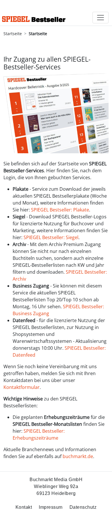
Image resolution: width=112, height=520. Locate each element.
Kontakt (24, 507)
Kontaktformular (21, 387)
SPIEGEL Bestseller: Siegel (51, 237)
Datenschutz (83, 507)
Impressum (51, 507)
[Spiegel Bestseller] (33, 13)
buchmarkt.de (78, 456)
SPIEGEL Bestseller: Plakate (60, 210)
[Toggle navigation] (100, 17)
